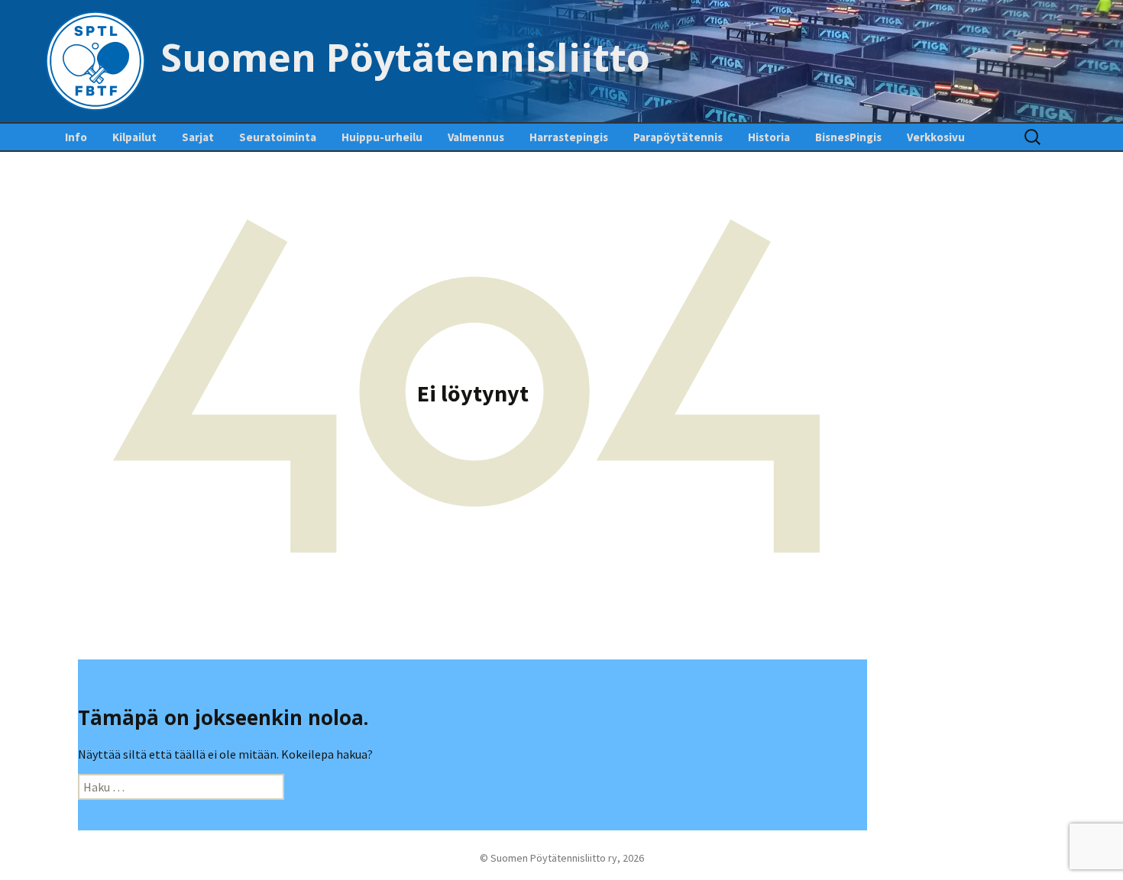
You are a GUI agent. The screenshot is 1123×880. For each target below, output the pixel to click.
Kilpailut (134, 137)
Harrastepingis (568, 137)
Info (76, 137)
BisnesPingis (848, 137)
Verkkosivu (936, 137)
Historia (769, 137)
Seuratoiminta (277, 137)
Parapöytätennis (678, 137)
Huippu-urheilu (381, 137)
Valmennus (476, 137)
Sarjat (198, 137)
